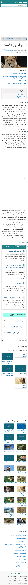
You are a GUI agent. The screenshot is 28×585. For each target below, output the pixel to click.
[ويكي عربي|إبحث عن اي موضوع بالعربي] (23, 2)
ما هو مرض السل (21, 538)
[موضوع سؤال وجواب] (4, 246)
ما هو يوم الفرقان (21, 556)
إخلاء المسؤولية (12, 581)
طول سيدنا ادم (22, 559)
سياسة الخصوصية (12, 576)
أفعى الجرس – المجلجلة (20, 553)
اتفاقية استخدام (23, 576)
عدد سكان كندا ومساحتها (15, 332)
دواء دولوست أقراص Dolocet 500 (17, 535)
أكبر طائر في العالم (21, 562)
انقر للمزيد (22, 260)
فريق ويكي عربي (9, 50)
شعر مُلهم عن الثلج (21, 566)
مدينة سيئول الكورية (17, 326)
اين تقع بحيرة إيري (21, 541)
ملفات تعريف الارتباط (22, 581)
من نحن (14, 578)
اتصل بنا (25, 578)
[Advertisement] (14, 23)
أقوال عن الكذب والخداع (20, 550)
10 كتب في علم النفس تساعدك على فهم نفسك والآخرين (15, 545)
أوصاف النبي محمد (18, 320)
